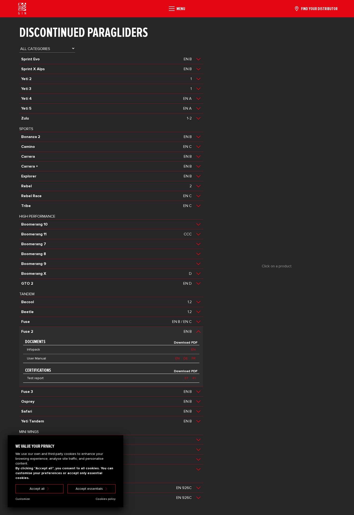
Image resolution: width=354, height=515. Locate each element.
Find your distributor (319, 8)
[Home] (22, 8)
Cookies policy (106, 499)
